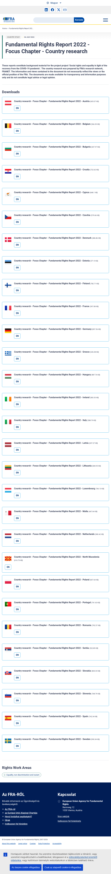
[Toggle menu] (105, 20)
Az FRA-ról (10, 809)
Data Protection (44, 844)
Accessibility (57, 844)
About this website (9, 844)
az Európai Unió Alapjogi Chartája (21, 813)
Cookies (33, 844)
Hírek (7, 820)
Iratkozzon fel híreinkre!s (69, 821)
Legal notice (22, 844)
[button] (46, 9)
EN (17, 108)
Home (4, 28)
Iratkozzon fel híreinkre (16, 824)
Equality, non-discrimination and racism (22, 775)
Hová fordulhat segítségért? (18, 816)
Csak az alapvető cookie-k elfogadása (63, 867)
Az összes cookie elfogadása (26, 867)
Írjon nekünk (63, 816)
